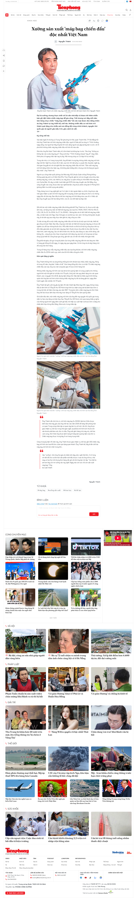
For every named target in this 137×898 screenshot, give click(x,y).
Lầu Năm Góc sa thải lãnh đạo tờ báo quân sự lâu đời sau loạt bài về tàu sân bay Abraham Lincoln (84, 801)
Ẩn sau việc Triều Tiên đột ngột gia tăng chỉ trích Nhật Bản (51, 800)
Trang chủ (6, 14)
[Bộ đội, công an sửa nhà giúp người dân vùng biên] (25, 641)
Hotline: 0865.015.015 (42, 1)
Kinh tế (19, 15)
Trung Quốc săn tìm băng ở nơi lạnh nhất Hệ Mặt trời (52, 583)
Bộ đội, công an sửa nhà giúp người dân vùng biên (25, 657)
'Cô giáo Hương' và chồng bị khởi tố (109, 693)
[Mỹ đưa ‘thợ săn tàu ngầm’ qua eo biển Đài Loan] (20, 788)
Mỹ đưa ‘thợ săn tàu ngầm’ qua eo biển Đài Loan (18, 800)
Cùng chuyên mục (15, 534)
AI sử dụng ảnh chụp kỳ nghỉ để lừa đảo (52, 558)
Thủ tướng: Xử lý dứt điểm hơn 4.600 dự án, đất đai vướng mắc (110, 657)
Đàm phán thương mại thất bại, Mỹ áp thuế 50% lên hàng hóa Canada (25, 774)
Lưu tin (4, 61)
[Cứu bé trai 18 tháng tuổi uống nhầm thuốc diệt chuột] (111, 824)
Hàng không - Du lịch (109, 865)
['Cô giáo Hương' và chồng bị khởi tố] (111, 679)
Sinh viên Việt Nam (74, 1)
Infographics (80, 858)
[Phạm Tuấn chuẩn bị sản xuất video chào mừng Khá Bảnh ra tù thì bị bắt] (25, 679)
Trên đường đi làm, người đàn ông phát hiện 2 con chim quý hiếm (84, 609)
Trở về (4, 71)
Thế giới (48, 15)
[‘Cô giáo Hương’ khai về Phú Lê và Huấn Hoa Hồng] (68, 679)
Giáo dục (102, 15)
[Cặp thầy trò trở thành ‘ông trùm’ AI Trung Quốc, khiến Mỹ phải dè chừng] (20, 546)
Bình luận (4, 66)
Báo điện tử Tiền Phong (68, 7)
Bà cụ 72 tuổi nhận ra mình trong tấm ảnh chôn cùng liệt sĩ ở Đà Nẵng (67, 657)
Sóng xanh (26, 15)
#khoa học (67, 490)
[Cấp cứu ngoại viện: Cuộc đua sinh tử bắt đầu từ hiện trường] (25, 824)
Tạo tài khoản (52, 504)
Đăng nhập (40, 504)
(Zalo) (44, 875)
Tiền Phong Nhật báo (58, 1)
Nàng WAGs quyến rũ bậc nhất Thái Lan (68, 733)
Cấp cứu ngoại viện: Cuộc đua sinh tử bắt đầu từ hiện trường (24, 839)
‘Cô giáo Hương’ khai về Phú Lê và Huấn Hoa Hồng (65, 695)
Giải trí (96, 15)
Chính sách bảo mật (115, 873)
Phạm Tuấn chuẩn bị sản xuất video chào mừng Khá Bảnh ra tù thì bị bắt (24, 695)
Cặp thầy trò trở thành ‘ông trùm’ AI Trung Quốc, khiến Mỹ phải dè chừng (20, 558)
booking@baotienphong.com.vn (41, 877)
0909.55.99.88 (37, 875)
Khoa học (110, 15)
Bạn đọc (91, 865)
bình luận (102, 21)
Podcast (50, 858)
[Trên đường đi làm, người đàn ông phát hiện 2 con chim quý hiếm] (86, 597)
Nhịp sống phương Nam (26, 868)
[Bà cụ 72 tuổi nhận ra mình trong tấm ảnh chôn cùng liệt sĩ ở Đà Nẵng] (68, 641)
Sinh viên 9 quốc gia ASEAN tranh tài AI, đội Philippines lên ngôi (19, 583)
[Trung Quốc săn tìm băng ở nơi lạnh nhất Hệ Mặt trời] (53, 571)
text (94, 21)
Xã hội (13, 15)
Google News (107, 21)
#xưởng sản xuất (54, 490)
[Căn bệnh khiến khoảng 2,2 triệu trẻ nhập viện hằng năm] (68, 824)
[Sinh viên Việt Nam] (118, 853)
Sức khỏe (41, 15)
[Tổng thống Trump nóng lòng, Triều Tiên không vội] (117, 788)
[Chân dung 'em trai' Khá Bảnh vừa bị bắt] (111, 717)
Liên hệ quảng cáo (37, 873)
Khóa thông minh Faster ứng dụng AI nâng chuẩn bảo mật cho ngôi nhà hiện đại (19, 610)
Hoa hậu (117, 15)
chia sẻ (90, 21)
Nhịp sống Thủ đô (10, 868)
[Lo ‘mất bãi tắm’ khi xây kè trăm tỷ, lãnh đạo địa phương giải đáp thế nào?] (53, 597)
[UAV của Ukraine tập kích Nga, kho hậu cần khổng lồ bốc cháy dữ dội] (68, 759)
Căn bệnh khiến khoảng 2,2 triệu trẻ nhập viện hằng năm (67, 839)
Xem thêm (130, 14)
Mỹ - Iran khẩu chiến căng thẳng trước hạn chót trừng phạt (111, 774)
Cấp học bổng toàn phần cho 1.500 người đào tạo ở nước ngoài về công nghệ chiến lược (84, 584)
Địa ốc (34, 15)
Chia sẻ (4, 55)
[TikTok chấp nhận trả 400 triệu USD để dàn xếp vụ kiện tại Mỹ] (86, 546)
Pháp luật (62, 15)
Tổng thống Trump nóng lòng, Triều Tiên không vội (116, 800)
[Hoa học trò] (129, 853)
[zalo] (96, 877)
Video (124, 15)
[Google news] (101, 877)
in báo (98, 21)
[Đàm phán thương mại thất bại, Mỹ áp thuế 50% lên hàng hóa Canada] (25, 759)
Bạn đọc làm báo (16, 893)
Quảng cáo (106, 1)
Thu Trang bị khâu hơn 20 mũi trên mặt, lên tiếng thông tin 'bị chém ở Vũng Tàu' (23, 734)
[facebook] (127, 1)
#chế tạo (77, 490)
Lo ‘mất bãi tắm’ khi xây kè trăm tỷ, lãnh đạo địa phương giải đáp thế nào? (53, 609)
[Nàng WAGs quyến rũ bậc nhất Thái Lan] (68, 717)
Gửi (94, 514)
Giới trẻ (55, 15)
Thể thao (70, 15)
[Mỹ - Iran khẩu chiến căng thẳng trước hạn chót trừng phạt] (111, 759)
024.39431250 (11, 879)
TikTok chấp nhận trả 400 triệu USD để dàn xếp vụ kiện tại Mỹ (85, 558)
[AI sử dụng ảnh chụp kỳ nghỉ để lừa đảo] (53, 546)
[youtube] (130, 1)
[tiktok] (91, 878)
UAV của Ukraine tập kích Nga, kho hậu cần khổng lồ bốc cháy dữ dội (68, 774)
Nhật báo (22, 858)
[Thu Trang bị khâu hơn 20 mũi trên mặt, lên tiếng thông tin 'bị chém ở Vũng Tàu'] (25, 717)
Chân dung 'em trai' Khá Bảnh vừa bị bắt (109, 733)
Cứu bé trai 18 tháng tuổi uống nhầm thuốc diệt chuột (110, 839)
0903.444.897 (61, 875)
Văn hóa (89, 15)
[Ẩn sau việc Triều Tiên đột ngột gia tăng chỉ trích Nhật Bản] (52, 788)
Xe (84, 15)
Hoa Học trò (86, 1)
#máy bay (41, 490)
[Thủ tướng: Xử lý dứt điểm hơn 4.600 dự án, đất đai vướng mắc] (111, 641)
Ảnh (34, 858)
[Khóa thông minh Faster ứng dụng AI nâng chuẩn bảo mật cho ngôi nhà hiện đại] (20, 597)
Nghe (4, 50)
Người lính (78, 15)
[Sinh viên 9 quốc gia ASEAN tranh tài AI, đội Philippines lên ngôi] (20, 571)
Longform (65, 858)
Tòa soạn (96, 1)
